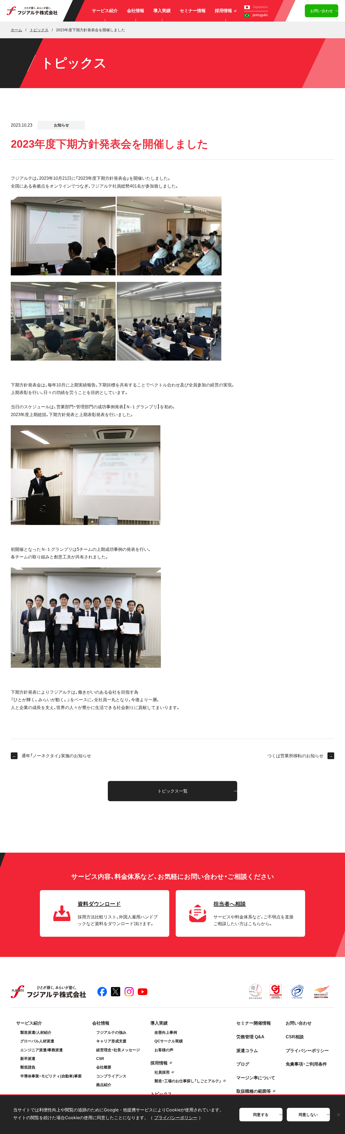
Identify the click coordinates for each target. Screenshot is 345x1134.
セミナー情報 (193, 10)
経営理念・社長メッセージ (118, 1050)
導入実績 (162, 10)
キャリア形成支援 (111, 1041)
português (260, 15)
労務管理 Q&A (250, 1037)
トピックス (161, 1094)
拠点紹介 (103, 1085)
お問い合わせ (321, 11)
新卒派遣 (27, 1058)
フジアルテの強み (111, 1032)
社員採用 (162, 1072)
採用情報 (223, 10)
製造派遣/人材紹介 (35, 1032)
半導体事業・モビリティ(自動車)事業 (51, 1076)
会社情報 (135, 10)
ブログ (242, 1064)
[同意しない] (338, 1114)
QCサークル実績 (168, 1041)
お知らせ (61, 125)
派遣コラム (247, 1050)
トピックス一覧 (172, 791)
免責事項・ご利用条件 (306, 1064)
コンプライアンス (111, 1076)
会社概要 (103, 1067)
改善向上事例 (165, 1032)
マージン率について (255, 1078)
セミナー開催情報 (253, 1023)
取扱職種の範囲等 (253, 1091)
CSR (100, 1058)
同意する (260, 1114)
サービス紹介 (105, 10)
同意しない (308, 1114)
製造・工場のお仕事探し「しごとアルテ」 (187, 1081)
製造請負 (27, 1067)
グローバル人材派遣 (37, 1041)
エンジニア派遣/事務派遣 (41, 1050)
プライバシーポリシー (307, 1050)
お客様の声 (163, 1050)
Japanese (260, 7)
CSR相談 (295, 1037)
